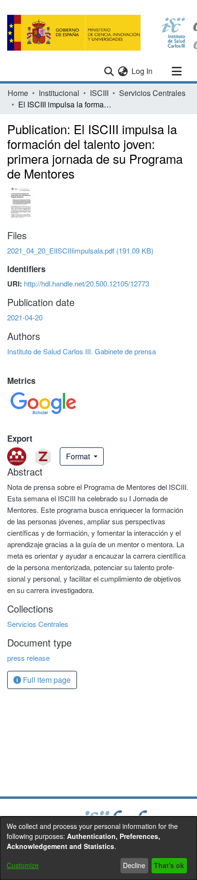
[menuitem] (123, 71)
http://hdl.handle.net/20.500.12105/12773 (86, 283)
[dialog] (98, 848)
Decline (134, 865)
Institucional (59, 92)
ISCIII (99, 92)
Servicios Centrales (152, 92)
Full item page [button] (46, 679)
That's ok (169, 865)
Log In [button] (142, 70)
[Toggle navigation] (176, 71)
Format (79, 456)
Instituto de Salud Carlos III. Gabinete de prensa (81, 351)
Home (18, 92)
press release (28, 658)
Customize (23, 865)
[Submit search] (109, 71)
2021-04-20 (25, 317)
